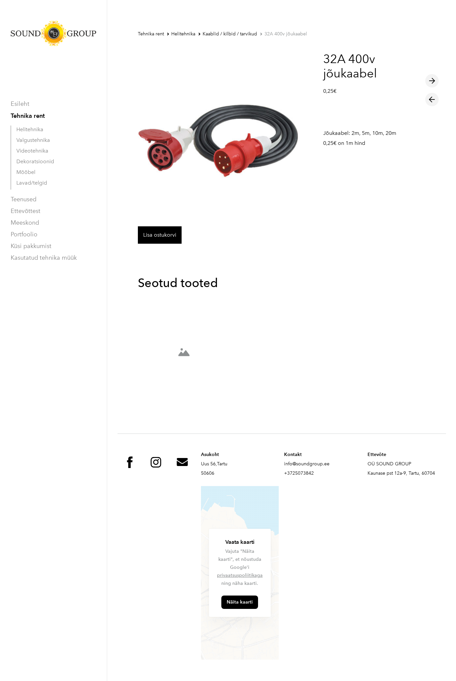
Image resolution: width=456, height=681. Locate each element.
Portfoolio (24, 234)
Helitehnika (29, 129)
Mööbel (25, 172)
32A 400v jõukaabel (285, 34)
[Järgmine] (432, 80)
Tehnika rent (28, 115)
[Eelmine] (432, 99)
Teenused (23, 199)
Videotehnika (32, 151)
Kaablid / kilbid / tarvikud (230, 34)
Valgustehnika (33, 140)
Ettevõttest (25, 211)
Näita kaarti (240, 602)
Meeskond (25, 222)
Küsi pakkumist (31, 246)
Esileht (20, 103)
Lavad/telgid (31, 183)
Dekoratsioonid (35, 161)
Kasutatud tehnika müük (44, 257)
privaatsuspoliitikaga (240, 575)
